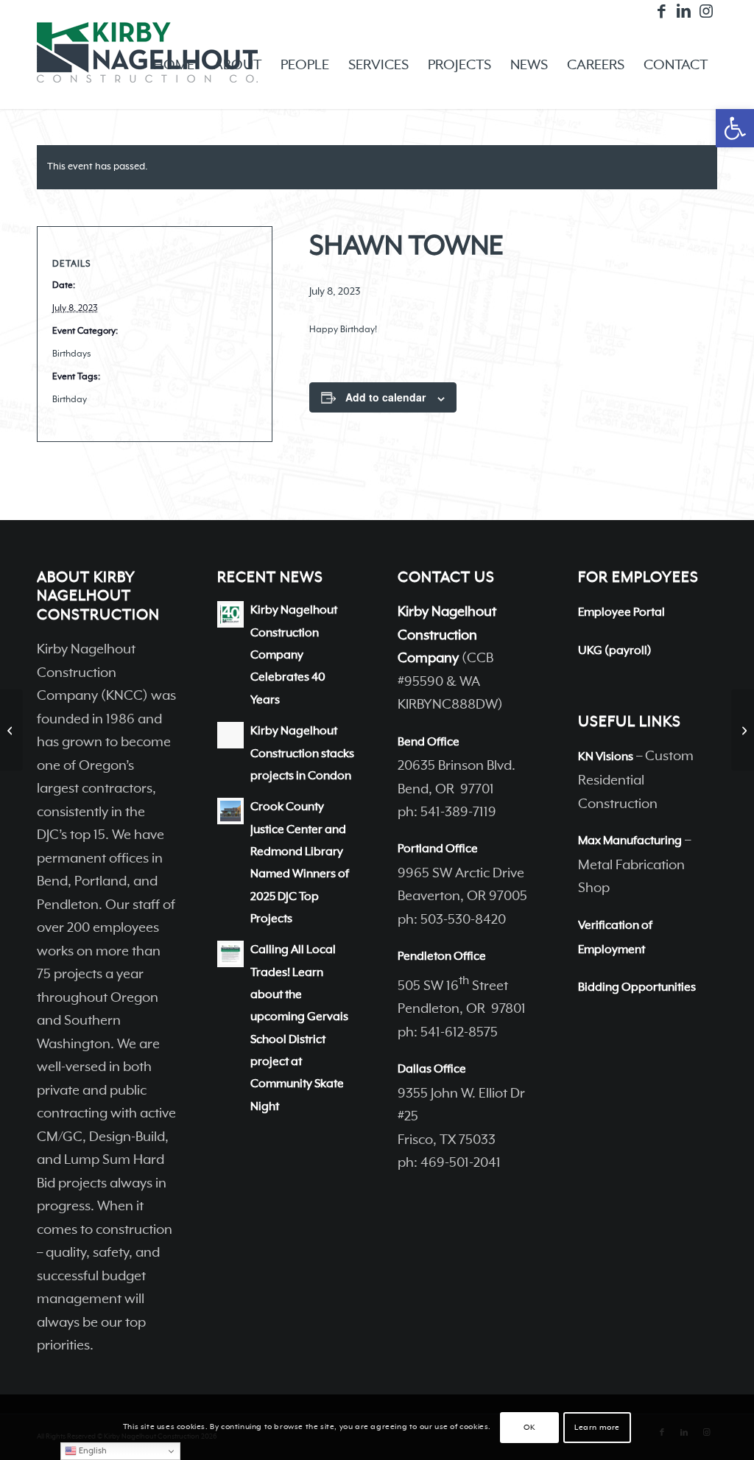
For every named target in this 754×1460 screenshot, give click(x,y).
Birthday (69, 400)
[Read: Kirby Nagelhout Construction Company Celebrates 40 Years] (230, 614)
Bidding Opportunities (637, 987)
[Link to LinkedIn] (683, 11)
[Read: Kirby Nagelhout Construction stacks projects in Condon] (230, 735)
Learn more (597, 1427)
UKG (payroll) (615, 651)
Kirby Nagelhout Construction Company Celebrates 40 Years (293, 655)
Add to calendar (385, 397)
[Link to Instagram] (706, 11)
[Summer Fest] (11, 730)
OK (529, 1427)
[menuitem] (174, 65)
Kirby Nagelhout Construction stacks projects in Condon (302, 754)
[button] (735, 128)
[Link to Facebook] (661, 11)
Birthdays (71, 354)
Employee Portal (621, 613)
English (92, 1451)
